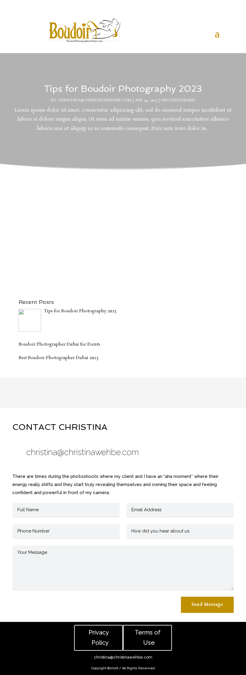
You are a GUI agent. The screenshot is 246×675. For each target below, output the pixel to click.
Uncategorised (178, 100)
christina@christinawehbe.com (94, 100)
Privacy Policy (98, 637)
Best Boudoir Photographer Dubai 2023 (75, 245)
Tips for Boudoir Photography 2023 (123, 88)
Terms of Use (147, 637)
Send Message (207, 605)
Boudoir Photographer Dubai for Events (76, 190)
